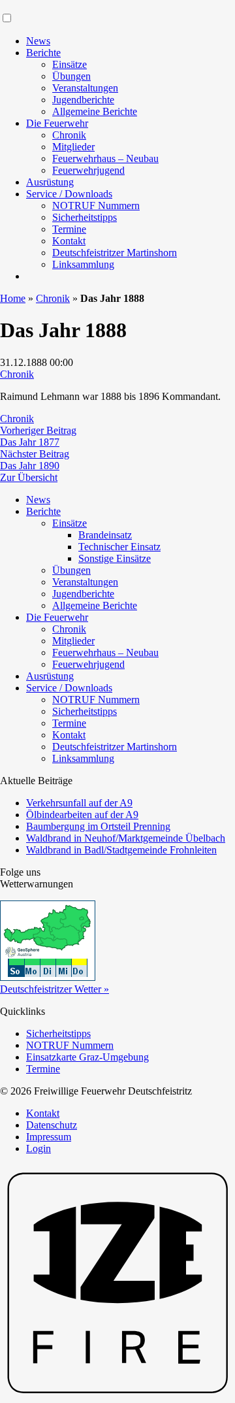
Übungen (71, 76)
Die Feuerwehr (57, 123)
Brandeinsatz (105, 534)
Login (38, 1148)
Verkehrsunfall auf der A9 (79, 802)
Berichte (43, 52)
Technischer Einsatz (119, 546)
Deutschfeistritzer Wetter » (54, 989)
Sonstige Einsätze (114, 558)
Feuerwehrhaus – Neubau (105, 158)
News (38, 40)
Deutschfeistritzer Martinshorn (114, 252)
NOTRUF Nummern (96, 205)
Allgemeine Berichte (94, 111)
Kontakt (69, 240)
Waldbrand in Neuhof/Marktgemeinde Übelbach (125, 838)
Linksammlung (83, 264)
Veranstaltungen (85, 87)
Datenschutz (51, 1125)
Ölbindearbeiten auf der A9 (82, 814)
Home (12, 298)
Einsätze (69, 64)
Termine (69, 229)
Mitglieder (73, 146)
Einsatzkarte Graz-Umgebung (87, 1057)
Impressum (48, 1136)
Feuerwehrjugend (88, 170)
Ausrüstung (50, 182)
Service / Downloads (69, 193)
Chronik (69, 134)
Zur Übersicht (28, 477)
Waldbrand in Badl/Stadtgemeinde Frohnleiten (121, 849)
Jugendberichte (83, 99)
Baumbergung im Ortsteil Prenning (98, 826)
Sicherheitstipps (84, 217)
